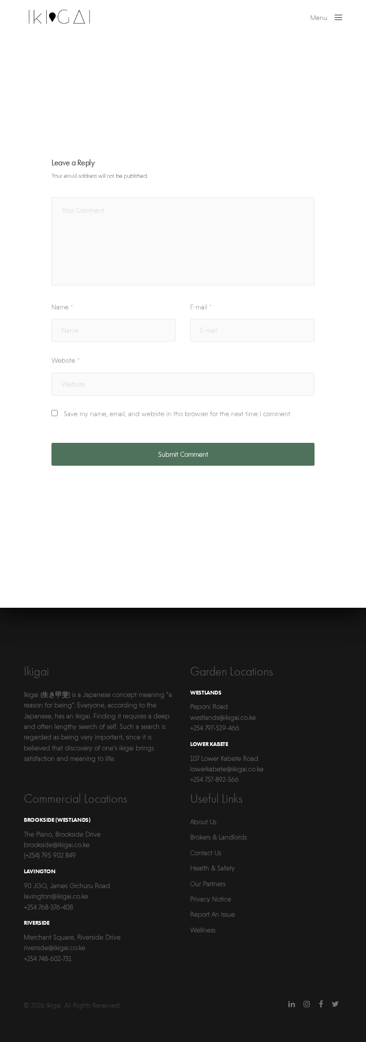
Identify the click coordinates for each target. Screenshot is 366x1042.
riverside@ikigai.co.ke (54, 947)
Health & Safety (212, 868)
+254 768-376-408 (48, 907)
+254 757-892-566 (214, 779)
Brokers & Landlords (218, 837)
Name (62, 307)
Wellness (202, 930)
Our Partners (207, 884)
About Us (203, 822)
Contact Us (205, 853)
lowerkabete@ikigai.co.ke (227, 769)
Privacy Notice (210, 899)
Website (65, 360)
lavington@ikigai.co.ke (56, 896)
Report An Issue (212, 914)
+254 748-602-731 (47, 958)
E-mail (201, 307)
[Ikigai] (59, 17)
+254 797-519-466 (214, 728)
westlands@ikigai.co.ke (223, 717)
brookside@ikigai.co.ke (57, 844)
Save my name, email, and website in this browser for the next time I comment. (178, 414)
